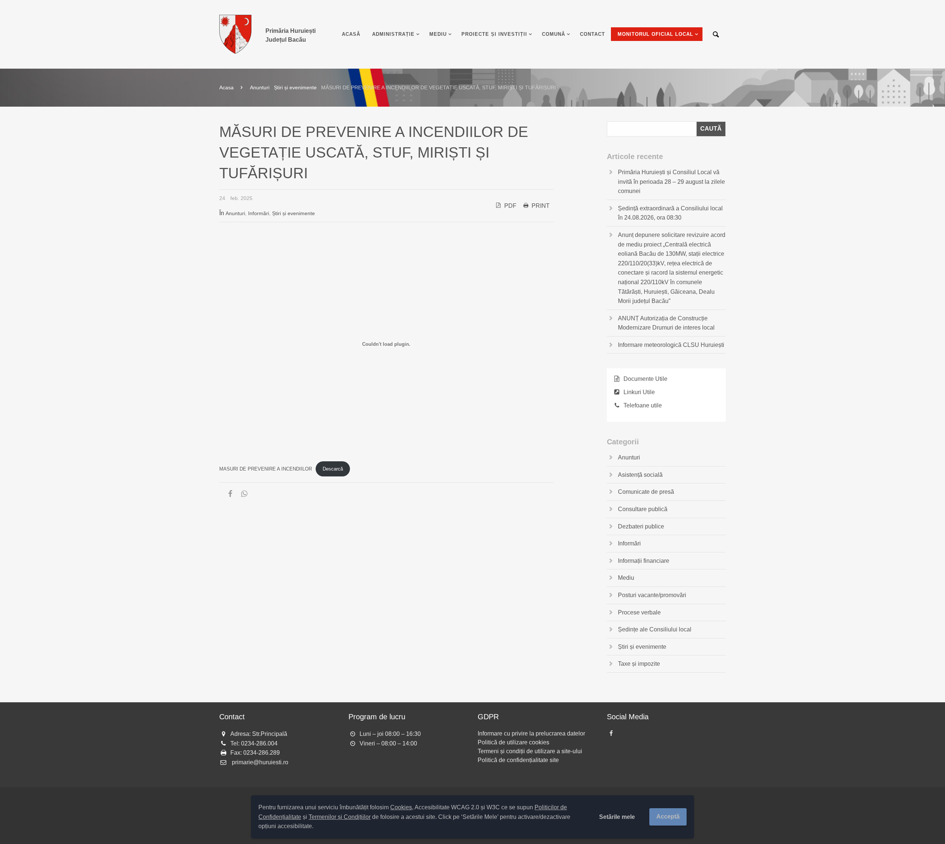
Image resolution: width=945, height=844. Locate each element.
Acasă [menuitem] (351, 34)
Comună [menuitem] (553, 34)
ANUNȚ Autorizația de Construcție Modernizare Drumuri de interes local (666, 323)
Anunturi (259, 87)
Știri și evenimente (295, 87)
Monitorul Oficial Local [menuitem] (655, 34)
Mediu (626, 578)
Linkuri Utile (639, 392)
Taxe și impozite (639, 664)
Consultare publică (642, 509)
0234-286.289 (261, 753)
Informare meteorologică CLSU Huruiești (671, 345)
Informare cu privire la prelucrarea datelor (531, 733)
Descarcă (333, 469)
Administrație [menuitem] (393, 34)
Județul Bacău (290, 35)
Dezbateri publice (641, 526)
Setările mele (617, 817)
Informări (258, 213)
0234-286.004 (259, 743)
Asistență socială (640, 475)
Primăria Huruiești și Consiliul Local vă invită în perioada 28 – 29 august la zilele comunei (671, 181)
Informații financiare (643, 561)
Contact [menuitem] (592, 34)
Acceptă (668, 816)
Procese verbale (639, 612)
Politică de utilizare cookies (513, 742)
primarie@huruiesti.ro (260, 762)
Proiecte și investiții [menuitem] (494, 34)
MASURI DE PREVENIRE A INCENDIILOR (265, 469)
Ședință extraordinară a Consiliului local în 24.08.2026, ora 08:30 (670, 213)
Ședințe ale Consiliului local (654, 629)
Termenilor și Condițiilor (340, 817)
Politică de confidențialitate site (518, 760)
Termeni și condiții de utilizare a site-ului (530, 751)
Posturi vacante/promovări (652, 595)
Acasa (226, 87)
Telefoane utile (642, 405)
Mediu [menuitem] (438, 34)
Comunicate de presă (646, 492)
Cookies (401, 807)
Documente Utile (645, 379)
